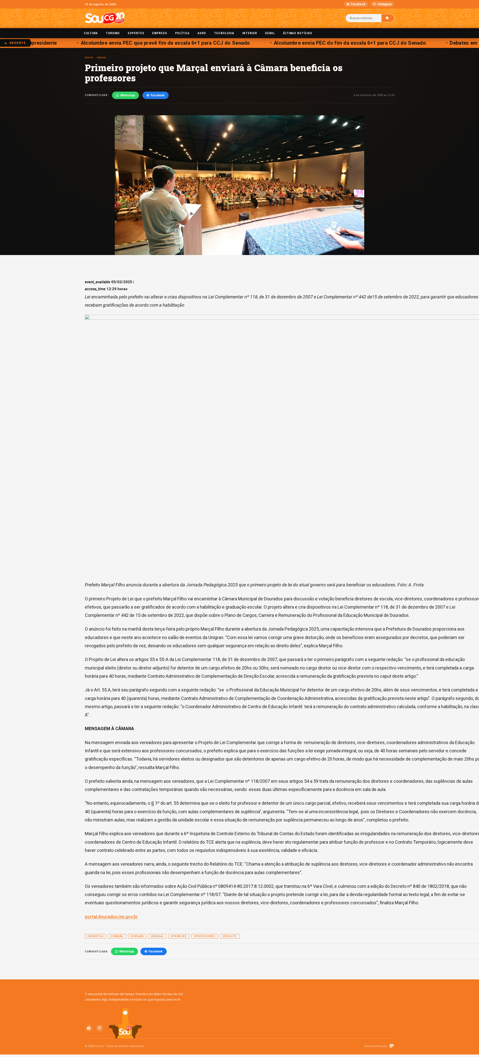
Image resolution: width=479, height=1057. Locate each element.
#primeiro (179, 936)
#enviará (137, 936)
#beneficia (95, 936)
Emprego (159, 33)
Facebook (358, 4)
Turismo (113, 33)
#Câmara (117, 936)
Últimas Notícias (297, 33)
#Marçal (157, 936)
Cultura (91, 33)
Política (182, 33)
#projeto (230, 936)
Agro (202, 33)
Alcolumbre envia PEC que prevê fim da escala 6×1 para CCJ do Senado (152, 43)
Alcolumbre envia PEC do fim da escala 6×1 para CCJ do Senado (336, 43)
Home (89, 57)
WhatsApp (127, 95)
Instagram (384, 4)
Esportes (136, 33)
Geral (270, 33)
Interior (249, 33)
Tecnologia (224, 33)
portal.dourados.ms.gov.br (111, 916)
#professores (204, 936)
